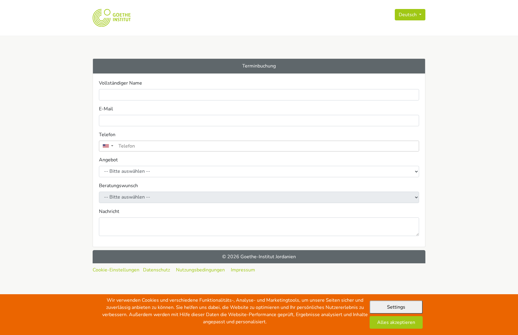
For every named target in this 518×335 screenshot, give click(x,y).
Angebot (108, 160)
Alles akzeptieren (396, 322)
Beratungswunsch (118, 185)
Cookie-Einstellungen (116, 270)
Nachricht (109, 211)
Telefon (107, 134)
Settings (396, 307)
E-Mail (106, 109)
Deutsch (408, 14)
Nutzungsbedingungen (200, 270)
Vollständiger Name (120, 83)
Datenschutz (156, 270)
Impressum (243, 270)
